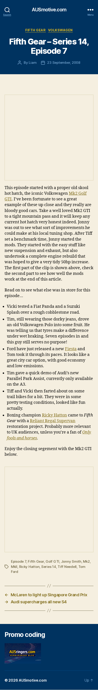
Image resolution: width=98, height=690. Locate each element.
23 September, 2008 (63, 62)
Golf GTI (52, 561)
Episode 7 (18, 561)
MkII (14, 566)
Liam (32, 62)
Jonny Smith (71, 561)
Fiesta (71, 349)
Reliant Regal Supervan (52, 421)
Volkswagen (60, 30)
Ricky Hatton (54, 415)
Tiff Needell (67, 566)
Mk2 (86, 561)
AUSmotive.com (49, 9)
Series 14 (48, 566)
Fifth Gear (35, 30)
